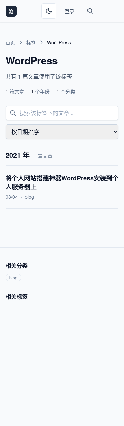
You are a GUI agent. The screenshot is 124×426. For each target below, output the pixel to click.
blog (29, 196)
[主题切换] (48, 11)
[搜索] (90, 11)
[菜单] (110, 11)
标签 (31, 42)
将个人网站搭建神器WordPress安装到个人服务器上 (62, 182)
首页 (10, 42)
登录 (69, 11)
